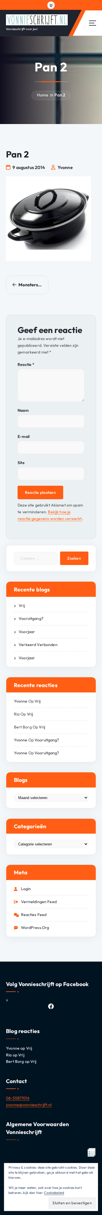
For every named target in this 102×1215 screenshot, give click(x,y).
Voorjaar (27, 631)
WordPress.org (35, 927)
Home (42, 95)
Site (21, 462)
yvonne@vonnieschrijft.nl (29, 1104)
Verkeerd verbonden (38, 644)
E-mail (23, 436)
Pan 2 (59, 95)
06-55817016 (17, 1098)
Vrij (22, 605)
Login (26, 888)
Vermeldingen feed (39, 901)
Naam (23, 410)
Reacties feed (34, 914)
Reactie (26, 364)
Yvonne (20, 701)
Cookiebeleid (54, 1193)
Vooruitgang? (31, 618)
